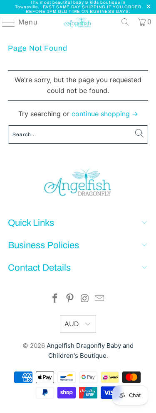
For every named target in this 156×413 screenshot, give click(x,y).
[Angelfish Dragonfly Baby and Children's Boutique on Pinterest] (70, 299)
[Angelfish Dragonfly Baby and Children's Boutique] (78, 22)
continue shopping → (105, 114)
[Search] (125, 22)
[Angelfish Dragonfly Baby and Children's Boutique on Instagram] (85, 299)
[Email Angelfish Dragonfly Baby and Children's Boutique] (100, 299)
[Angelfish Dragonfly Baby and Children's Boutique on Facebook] (55, 299)
